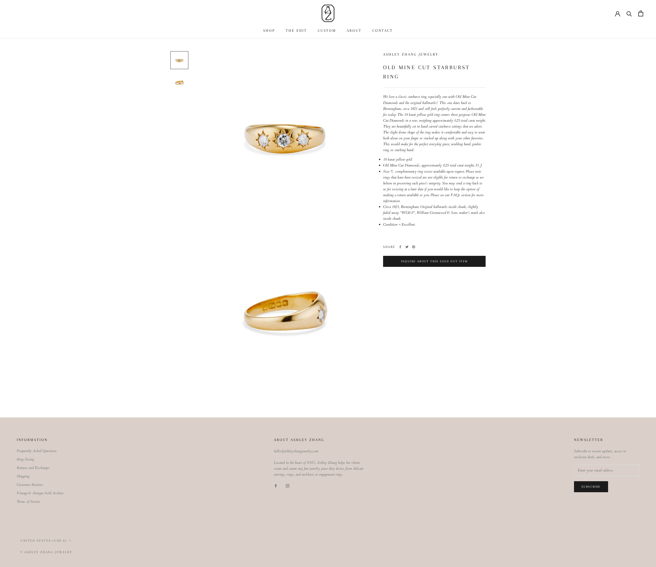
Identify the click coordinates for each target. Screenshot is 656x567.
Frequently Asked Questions (37, 450)
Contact (382, 30)
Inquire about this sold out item (434, 261)
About (354, 30)
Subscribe (591, 486)
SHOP (269, 30)
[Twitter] (406, 246)
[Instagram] (287, 486)
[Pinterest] (413, 246)
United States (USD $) (43, 540)
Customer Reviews (30, 484)
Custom (327, 30)
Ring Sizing (25, 459)
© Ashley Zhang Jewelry (46, 552)
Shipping (23, 476)
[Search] (629, 13)
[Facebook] (400, 246)
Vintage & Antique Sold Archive (40, 493)
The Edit (296, 30)
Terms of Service (28, 501)
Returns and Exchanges (33, 467)
